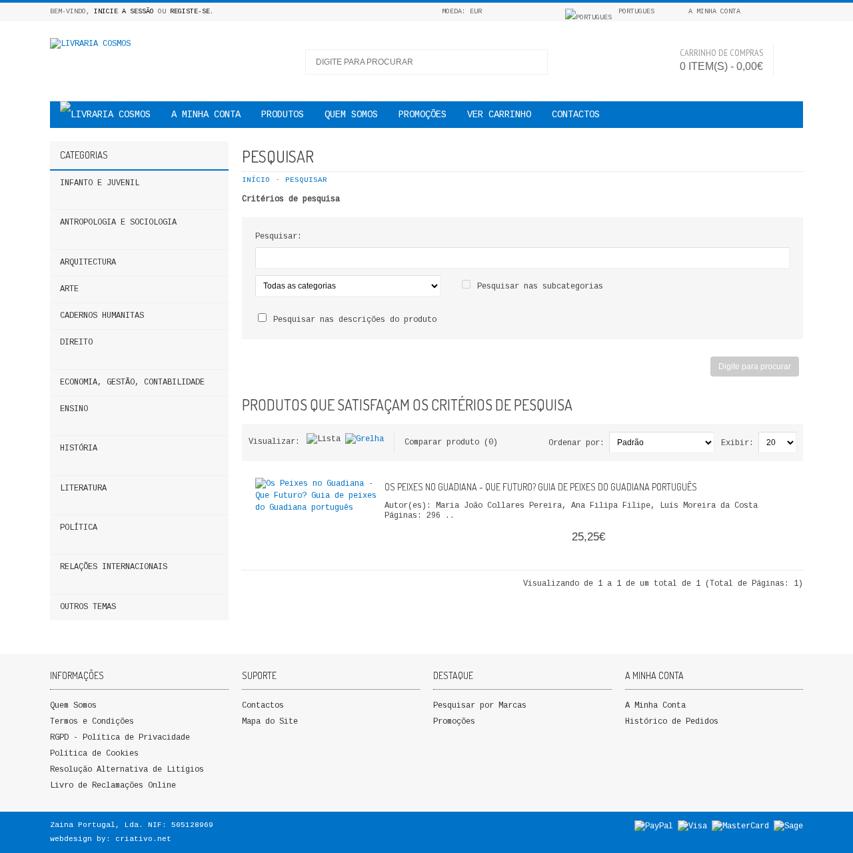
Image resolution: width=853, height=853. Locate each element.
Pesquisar (306, 180)
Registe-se (190, 11)
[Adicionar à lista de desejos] (341, 526)
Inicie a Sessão (124, 11)
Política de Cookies (94, 753)
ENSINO (74, 409)
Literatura (83, 488)
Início (256, 180)
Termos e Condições (92, 721)
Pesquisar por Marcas (479, 705)
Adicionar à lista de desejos (753, 556)
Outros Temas (88, 607)
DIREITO (76, 342)
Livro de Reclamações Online (113, 785)
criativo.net (143, 839)
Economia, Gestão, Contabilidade (132, 382)
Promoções (454, 721)
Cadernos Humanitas (102, 316)
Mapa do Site (270, 721)
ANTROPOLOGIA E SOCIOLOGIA (118, 222)
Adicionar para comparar (775, 556)
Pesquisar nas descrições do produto (354, 320)
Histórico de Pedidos (671, 721)
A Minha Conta (655, 705)
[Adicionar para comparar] (363, 526)
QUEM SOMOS (351, 114)
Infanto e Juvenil (99, 183)
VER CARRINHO (499, 114)
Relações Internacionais (113, 567)
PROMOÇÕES (422, 114)
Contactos (576, 114)
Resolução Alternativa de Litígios (127, 769)
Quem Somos (73, 705)
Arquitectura (88, 262)
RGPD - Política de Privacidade (120, 737)
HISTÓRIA (78, 448)
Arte (69, 289)
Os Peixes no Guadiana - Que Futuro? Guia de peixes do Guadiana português (541, 486)
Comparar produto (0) (451, 442)
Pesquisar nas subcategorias (540, 286)
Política (78, 527)
